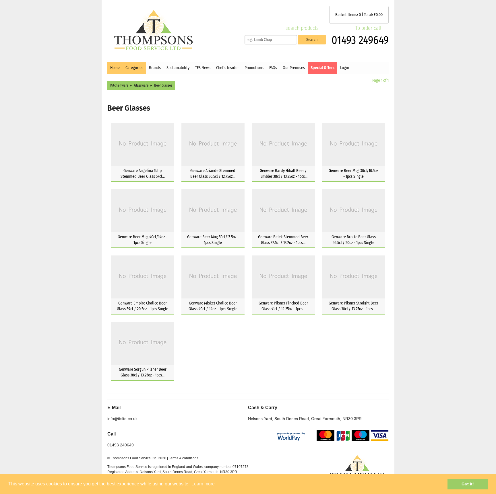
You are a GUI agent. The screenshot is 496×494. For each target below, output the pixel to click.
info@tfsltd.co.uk (122, 418)
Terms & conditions (183, 458)
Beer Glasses (163, 85)
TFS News (202, 67)
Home (115, 67)
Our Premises (294, 67)
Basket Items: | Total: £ (359, 14)
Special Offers (322, 67)
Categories (134, 67)
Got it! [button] (468, 484)
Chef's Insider (227, 67)
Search (311, 39)
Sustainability (177, 67)
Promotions (254, 67)
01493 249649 (360, 40)
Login (344, 67)
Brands (155, 67)
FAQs (273, 67)
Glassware (141, 85)
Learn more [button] (203, 483)
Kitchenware (119, 85)
